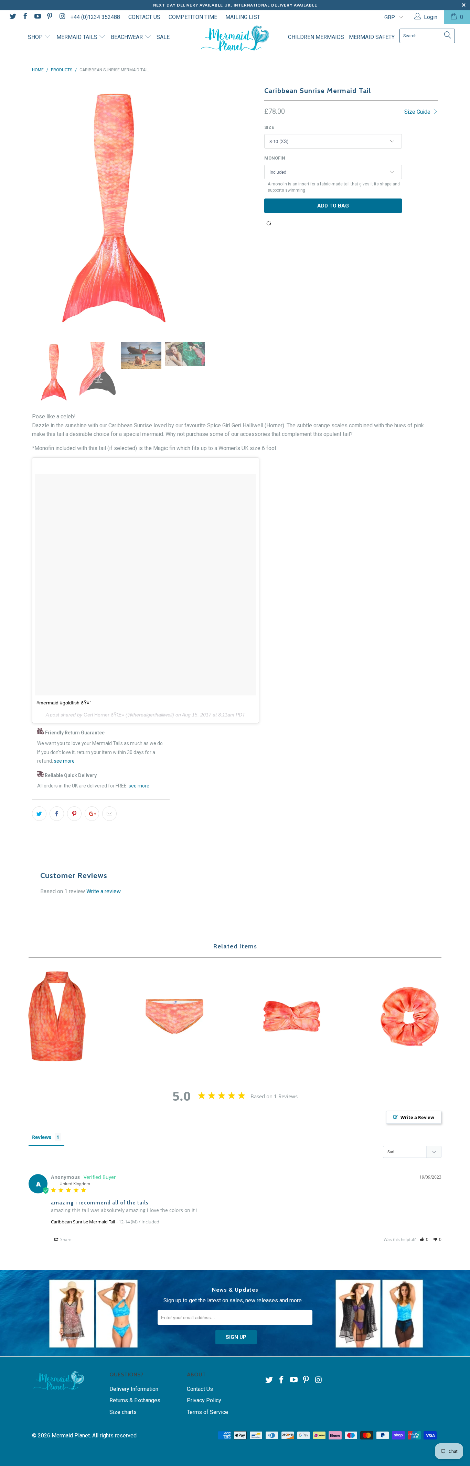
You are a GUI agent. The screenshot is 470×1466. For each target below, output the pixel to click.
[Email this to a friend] (109, 813)
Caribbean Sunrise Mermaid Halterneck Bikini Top (57, 1016)
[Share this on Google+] (92, 813)
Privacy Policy (204, 1400)
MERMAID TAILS (77, 37)
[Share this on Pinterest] (74, 813)
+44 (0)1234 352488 (95, 17)
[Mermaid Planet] (235, 38)
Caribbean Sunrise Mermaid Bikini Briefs (175, 1016)
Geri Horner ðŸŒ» (104, 714)
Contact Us (200, 1389)
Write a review (103, 891)
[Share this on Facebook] (57, 813)
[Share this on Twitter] (39, 813)
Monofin (274, 158)
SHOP (36, 37)
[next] (187, 208)
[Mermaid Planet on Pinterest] (49, 17)
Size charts (123, 1412)
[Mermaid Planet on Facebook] (25, 17)
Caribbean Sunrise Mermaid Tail (83, 1222)
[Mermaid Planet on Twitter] (12, 17)
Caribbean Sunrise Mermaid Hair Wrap (292, 1016)
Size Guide (418, 112)
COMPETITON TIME (193, 17)
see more (64, 761)
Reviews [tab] (41, 1137)
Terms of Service (207, 1412)
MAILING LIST (242, 17)
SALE (163, 37)
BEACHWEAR (127, 37)
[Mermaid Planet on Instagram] (61, 17)
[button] (424, 1239)
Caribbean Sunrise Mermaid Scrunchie (410, 1016)
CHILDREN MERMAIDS (316, 37)
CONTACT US (144, 17)
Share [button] (65, 1239)
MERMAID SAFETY (372, 37)
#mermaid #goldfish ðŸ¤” (63, 702)
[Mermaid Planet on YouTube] (37, 17)
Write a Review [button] (417, 1117)
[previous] (41, 208)
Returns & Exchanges (134, 1400)
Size (269, 127)
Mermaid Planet (71, 1435)
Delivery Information (133, 1389)
